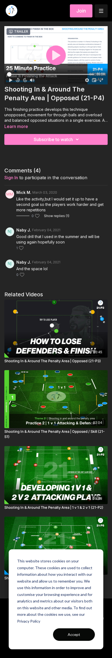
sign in (11, 177)
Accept (74, 634)
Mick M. (23, 192)
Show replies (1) (56, 216)
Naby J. (23, 230)
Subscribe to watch (53, 139)
